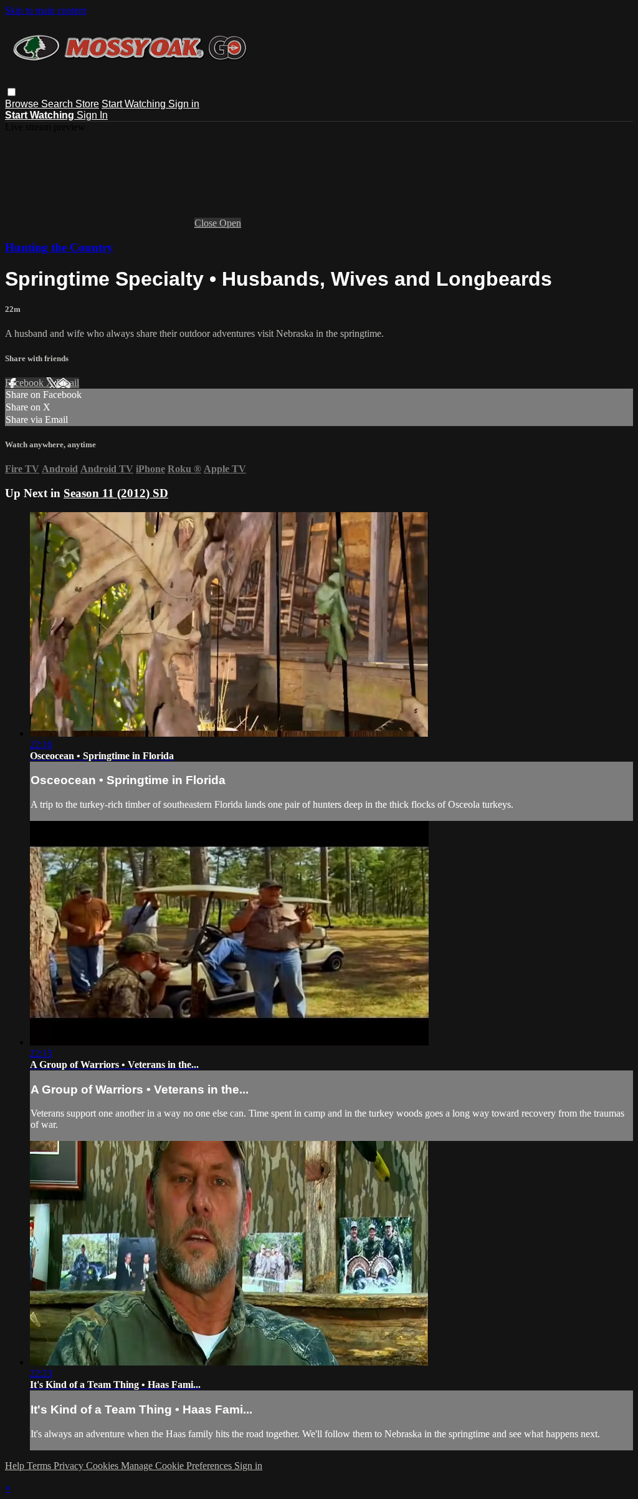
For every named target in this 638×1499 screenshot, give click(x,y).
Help (16, 1465)
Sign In (92, 115)
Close (206, 223)
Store (87, 104)
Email (67, 382)
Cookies (103, 1465)
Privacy (70, 1465)
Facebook (25, 382)
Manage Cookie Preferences (177, 1465)
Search (58, 104)
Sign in (183, 104)
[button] (11, 92)
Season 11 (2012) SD (116, 493)
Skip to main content (45, 10)
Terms (40, 1465)
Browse (23, 104)
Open (230, 223)
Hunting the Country (59, 247)
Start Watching (135, 104)
